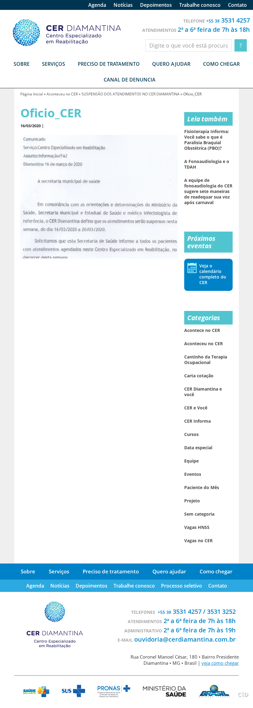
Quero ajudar (171, 64)
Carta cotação (199, 376)
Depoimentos (156, 5)
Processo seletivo (181, 585)
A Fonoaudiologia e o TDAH (206, 164)
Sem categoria (199, 514)
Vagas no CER (198, 540)
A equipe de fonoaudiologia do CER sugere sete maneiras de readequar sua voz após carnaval (208, 191)
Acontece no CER (202, 330)
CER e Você (195, 408)
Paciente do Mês (201, 487)
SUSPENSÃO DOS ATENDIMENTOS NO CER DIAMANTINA (130, 94)
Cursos (191, 434)
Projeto (192, 501)
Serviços (59, 571)
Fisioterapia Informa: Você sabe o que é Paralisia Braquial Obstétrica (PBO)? (206, 140)
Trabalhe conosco (200, 5)
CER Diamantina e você (203, 391)
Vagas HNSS (196, 527)
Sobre (28, 571)
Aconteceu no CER (62, 94)
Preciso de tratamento (109, 64)
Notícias (123, 5)
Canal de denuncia (130, 79)
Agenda (97, 5)
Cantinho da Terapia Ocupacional (205, 359)
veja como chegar (220, 663)
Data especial (198, 447)
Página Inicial (31, 94)
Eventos (192, 474)
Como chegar (221, 64)
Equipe (191, 461)
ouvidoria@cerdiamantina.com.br (185, 639)
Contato (237, 5)
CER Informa (197, 421)
